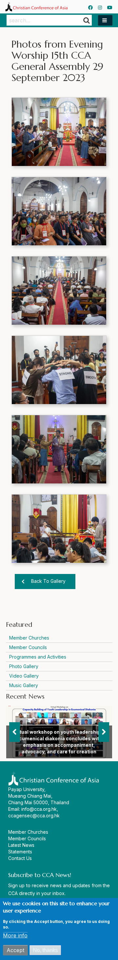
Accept (15, 950)
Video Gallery (24, 676)
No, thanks (45, 950)
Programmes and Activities (37, 657)
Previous (14, 732)
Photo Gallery (23, 666)
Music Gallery (23, 685)
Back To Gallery (48, 581)
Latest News (21, 845)
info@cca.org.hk (39, 809)
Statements (20, 851)
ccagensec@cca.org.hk (34, 815)
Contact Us (20, 858)
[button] (105, 20)
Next (103, 732)
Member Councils (28, 647)
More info (15, 935)
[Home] (36, 7)
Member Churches (29, 638)
